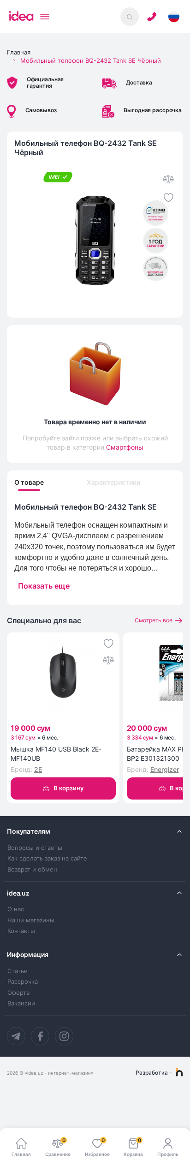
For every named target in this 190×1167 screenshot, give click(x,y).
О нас (15, 909)
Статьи (17, 971)
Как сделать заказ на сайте (47, 858)
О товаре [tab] (29, 482)
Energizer (164, 769)
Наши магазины (30, 920)
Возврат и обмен (32, 869)
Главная (18, 52)
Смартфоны (124, 447)
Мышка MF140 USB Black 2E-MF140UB (56, 753)
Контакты (21, 930)
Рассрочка (22, 981)
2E (38, 769)
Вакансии (21, 1003)
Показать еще (44, 585)
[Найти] (129, 16)
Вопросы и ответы (34, 847)
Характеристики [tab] (113, 482)
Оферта (18, 992)
